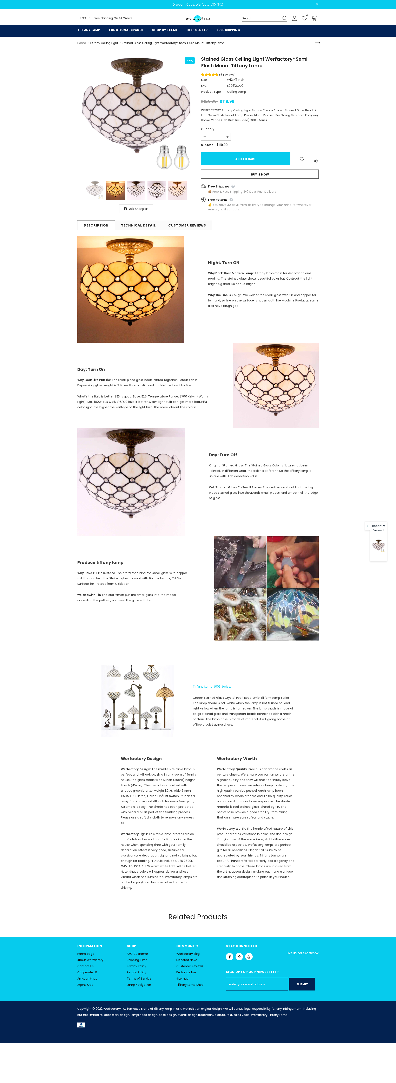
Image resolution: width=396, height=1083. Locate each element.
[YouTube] (249, 956)
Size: (204, 80)
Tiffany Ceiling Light (104, 43)
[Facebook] (229, 956)
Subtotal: (208, 145)
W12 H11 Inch (235, 80)
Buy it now (260, 174)
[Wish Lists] (302, 159)
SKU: (204, 86)
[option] (136, 116)
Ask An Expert (139, 209)
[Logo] (198, 19)
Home (81, 43)
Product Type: (211, 92)
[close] (317, 4)
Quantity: (208, 129)
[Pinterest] (239, 956)
